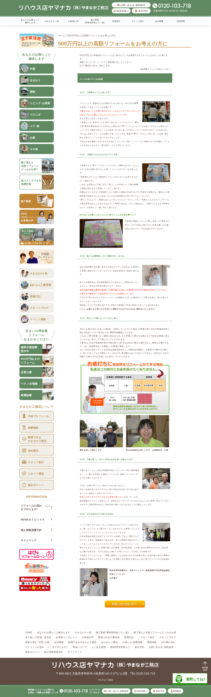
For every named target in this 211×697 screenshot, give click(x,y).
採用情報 (181, 21)
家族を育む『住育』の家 (37, 642)
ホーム (61, 35)
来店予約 (143, 10)
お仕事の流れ (168, 642)
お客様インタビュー (66, 637)
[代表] (156, 283)
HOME (28, 632)
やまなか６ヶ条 (51, 21)
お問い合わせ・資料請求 (132, 5)
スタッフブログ (167, 637)
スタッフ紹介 (138, 21)
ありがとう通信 (109, 642)
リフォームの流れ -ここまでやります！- (36, 507)
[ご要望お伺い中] (156, 120)
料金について (80, 647)
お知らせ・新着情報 (132, 642)
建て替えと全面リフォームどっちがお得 (155, 632)
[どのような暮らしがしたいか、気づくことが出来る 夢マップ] (101, 246)
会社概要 (159, 21)
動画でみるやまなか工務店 (82, 642)
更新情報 (152, 642)
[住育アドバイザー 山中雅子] (94, 594)
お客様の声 (73, 21)
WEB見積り (122, 10)
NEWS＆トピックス (33, 519)
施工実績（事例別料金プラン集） (94, 21)
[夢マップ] (156, 180)
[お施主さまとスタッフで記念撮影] (156, 539)
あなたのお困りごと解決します (30, 21)
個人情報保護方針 (31, 530)
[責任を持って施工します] (101, 445)
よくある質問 (99, 647)
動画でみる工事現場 (108, 637)
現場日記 (117, 21)
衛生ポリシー (32, 652)
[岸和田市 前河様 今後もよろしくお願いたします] (156, 487)
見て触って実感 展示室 (38, 637)
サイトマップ (29, 540)
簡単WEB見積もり (120, 647)
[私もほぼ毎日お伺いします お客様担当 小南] (147, 445)
